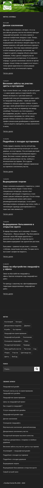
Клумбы (7, 329)
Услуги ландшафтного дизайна (14, 410)
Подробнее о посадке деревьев (14, 459)
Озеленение (27, 337)
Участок (15, 352)
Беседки (19, 322)
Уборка (6, 352)
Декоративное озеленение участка (15, 431)
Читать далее (8, 73)
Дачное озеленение (13, 25)
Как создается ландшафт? (12, 406)
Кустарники (17, 329)
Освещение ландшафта (13, 341)
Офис (26, 341)
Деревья (27, 325)
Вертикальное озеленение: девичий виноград (19, 427)
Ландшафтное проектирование (15, 333)
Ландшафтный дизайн (12, 337)
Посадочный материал (12, 345)
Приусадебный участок (12, 349)
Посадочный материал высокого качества (18, 435)
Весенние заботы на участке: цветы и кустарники (18, 84)
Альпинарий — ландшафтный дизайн (16, 451)
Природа (26, 345)
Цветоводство (26, 352)
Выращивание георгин (14, 181)
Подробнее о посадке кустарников (21, 141)
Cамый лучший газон (10, 472)
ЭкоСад (18, 5)
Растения (27, 349)
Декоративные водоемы (13, 325)
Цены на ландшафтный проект (14, 402)
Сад (34, 349)
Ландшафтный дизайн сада (13, 414)
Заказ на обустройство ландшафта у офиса (21, 267)
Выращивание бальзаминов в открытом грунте (18, 225)
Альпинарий (8, 322)
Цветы (6, 356)
